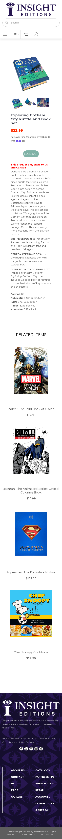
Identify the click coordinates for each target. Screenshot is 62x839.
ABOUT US (18, 770)
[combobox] (31, 23)
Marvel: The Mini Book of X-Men (31, 409)
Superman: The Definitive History (31, 572)
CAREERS (17, 796)
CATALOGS (42, 770)
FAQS (14, 790)
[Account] (36, 34)
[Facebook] (21, 748)
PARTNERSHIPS (45, 776)
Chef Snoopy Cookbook (31, 652)
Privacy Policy (28, 834)
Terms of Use (47, 834)
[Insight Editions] (31, 9)
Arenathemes (40, 831)
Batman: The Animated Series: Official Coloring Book (31, 490)
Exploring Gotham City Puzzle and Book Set (31, 119)
